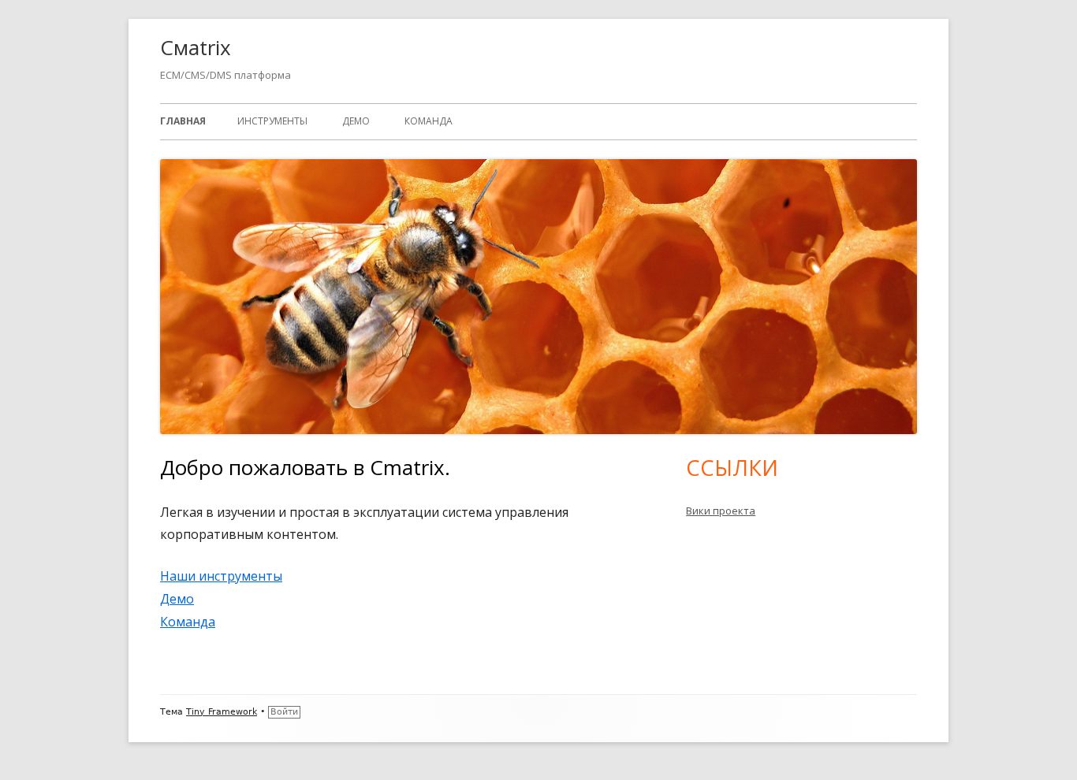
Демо (356, 121)
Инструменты (272, 121)
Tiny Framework (221, 712)
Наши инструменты (221, 576)
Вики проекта (720, 510)
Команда (428, 121)
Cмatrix (195, 47)
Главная (183, 121)
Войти (284, 712)
